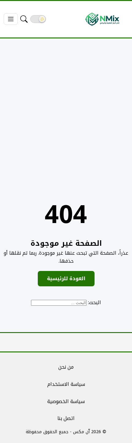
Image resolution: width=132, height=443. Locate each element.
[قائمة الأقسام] (11, 19)
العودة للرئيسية (66, 278)
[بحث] (24, 19)
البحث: (94, 302)
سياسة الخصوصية (66, 401)
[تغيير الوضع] (38, 19)
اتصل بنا (66, 418)
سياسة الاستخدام (66, 384)
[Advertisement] (66, 112)
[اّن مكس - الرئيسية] (102, 19)
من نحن (66, 367)
